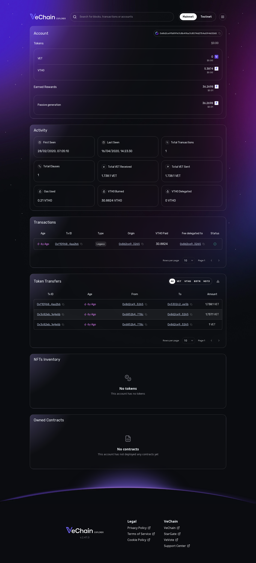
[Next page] (219, 260)
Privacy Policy (137, 528)
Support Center (175, 546)
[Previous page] (211, 260)
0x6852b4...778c (132, 314)
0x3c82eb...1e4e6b (48, 314)
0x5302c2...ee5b (178, 304)
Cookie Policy (136, 540)
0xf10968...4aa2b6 (67, 244)
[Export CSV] (218, 281)
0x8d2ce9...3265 (129, 244)
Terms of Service (139, 534)
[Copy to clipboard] (219, 33)
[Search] (75, 17)
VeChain (170, 528)
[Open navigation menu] (222, 16)
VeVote (169, 540)
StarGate (170, 534)
